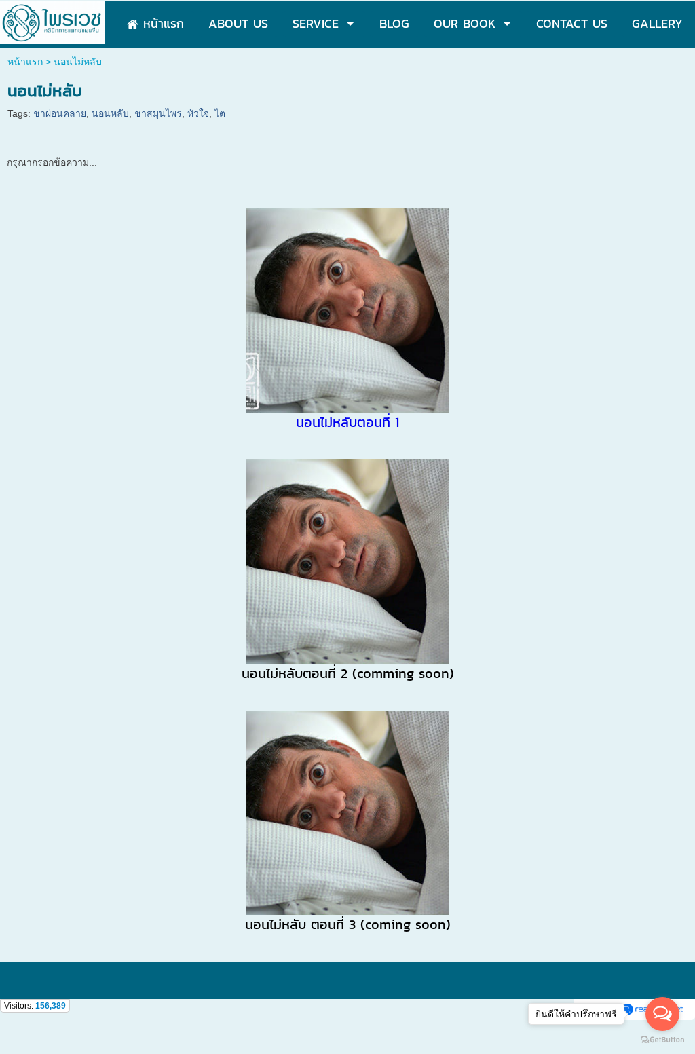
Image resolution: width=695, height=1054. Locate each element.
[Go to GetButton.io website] (662, 1040)
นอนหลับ (110, 113)
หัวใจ (198, 113)
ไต (219, 113)
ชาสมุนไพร (158, 113)
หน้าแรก (25, 61)
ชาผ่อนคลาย (59, 113)
